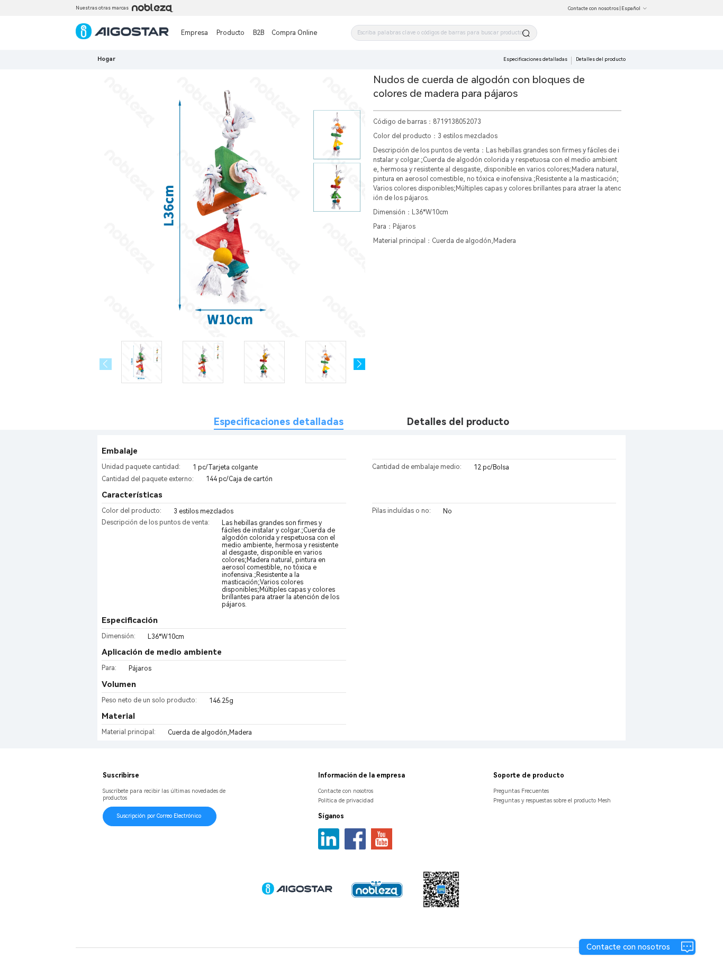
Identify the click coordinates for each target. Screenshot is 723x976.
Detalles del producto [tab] (458, 421)
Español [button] (630, 8)
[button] (360, 364)
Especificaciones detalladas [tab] (279, 421)
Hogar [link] (106, 59)
